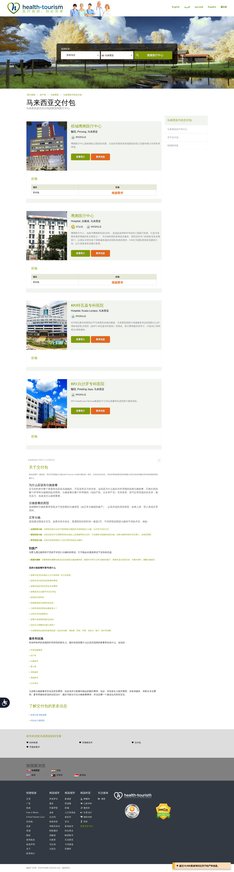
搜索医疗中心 (155, 55)
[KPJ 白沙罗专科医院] (46, 403)
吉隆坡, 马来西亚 (91, 221)
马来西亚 (54, 95)
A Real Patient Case (35, 817)
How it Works (32, 813)
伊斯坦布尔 (54, 826)
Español (212, 7)
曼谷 (51, 804)
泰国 (33, 775)
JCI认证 (79, 227)
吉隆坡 (52, 835)
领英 (103, 799)
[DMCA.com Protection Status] (163, 811)
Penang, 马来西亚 (87, 131)
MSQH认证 (81, 137)
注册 (225, 7)
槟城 (67, 808)
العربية (187, 7)
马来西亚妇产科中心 (177, 129)
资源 (28, 831)
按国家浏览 (172, 145)
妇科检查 (33, 742)
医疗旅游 (31, 95)
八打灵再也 (70, 813)
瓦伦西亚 (69, 840)
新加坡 (83, 775)
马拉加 (52, 845)
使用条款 (30, 840)
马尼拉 (52, 849)
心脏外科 (88, 804)
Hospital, (76, 221)
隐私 (28, 835)
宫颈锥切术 (87, 742)
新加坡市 (69, 826)
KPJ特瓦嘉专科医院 (87, 305)
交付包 (138, 742)
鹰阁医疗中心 (82, 216)
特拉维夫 (69, 831)
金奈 (51, 813)
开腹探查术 (34, 747)
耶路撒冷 (53, 831)
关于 (28, 849)
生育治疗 (88, 813)
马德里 (52, 840)
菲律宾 (60, 775)
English (176, 7)
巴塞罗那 (53, 808)
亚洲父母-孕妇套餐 (38, 715)
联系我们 (30, 854)
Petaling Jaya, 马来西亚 (90, 389)
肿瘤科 (87, 799)
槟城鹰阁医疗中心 (86, 126)
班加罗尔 (53, 799)
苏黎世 (68, 849)
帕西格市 (69, 835)
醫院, (74, 131)
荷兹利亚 (53, 822)
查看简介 (80, 156)
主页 (28, 799)
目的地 (29, 822)
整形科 (87, 808)
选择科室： (66, 49)
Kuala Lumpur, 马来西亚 (95, 310)
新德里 (68, 799)
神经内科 (88, 817)
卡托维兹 (69, 845)
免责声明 (30, 845)
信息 (28, 826)
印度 (59, 770)
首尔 (67, 822)
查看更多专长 (86, 826)
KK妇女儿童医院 (38, 720)
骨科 (86, 822)
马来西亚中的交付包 (72, 95)
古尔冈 (52, 817)
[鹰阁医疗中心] (46, 235)
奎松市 (68, 817)
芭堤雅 (68, 804)
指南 (28, 808)
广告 (28, 804)
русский (199, 7)
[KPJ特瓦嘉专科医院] (46, 324)
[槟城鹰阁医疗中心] (46, 145)
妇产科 (43, 95)
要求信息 (100, 156)
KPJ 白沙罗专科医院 (87, 384)
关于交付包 (172, 137)
